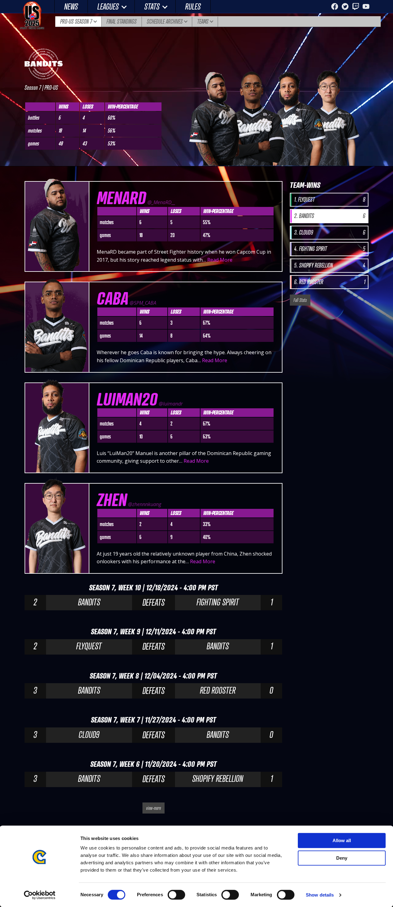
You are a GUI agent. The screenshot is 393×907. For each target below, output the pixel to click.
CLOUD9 (89, 734)
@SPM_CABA (143, 302)
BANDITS (89, 602)
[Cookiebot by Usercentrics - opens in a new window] (40, 895)
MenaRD (121, 197)
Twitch (355, 6)
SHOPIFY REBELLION (217, 778)
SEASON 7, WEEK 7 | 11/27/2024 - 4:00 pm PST (153, 719)
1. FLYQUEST (329, 199)
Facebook (334, 6)
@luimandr (171, 403)
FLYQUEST (89, 646)
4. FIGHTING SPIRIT (329, 248)
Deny (341, 858)
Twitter (345, 6)
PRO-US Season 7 (76, 21)
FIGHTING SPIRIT (217, 602)
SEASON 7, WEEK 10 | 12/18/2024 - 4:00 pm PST (153, 587)
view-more (153, 808)
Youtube (366, 6)
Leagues (108, 6)
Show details (320, 894)
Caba (112, 298)
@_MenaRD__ (161, 202)
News (71, 6)
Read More (219, 259)
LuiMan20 (127, 399)
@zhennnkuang (144, 504)
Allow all (342, 840)
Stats (152, 6)
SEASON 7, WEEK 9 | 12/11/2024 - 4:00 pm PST (153, 631)
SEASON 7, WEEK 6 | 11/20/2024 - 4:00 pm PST (153, 764)
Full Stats (300, 300)
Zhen (112, 499)
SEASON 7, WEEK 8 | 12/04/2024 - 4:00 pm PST (153, 675)
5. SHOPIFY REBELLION (329, 265)
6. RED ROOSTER (329, 282)
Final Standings (122, 21)
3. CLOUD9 (329, 232)
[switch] (176, 895)
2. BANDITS (329, 216)
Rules (193, 6)
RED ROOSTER (217, 690)
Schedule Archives (165, 21)
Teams (202, 21)
